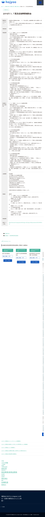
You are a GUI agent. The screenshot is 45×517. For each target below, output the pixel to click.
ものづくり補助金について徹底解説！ (8, 447)
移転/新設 (4, 478)
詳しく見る (7, 260)
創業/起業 (4, 468)
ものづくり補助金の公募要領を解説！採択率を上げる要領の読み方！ (14, 450)
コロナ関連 (4, 462)
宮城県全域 (7, 233)
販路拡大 (3, 484)
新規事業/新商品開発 (14, 235)
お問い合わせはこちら (6, 241)
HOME (3, 506)
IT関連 (2, 460)
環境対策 (3, 475)
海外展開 (2, 474)
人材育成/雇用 (4, 466)
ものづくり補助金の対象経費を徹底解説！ (9, 453)
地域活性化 (3, 470)
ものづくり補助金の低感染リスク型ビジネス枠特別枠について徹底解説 (14, 444)
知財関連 (2, 476)
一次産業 (3, 464)
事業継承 (2, 465)
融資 (2, 480)
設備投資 (6, 235)
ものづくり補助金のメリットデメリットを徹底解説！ (11, 441)
